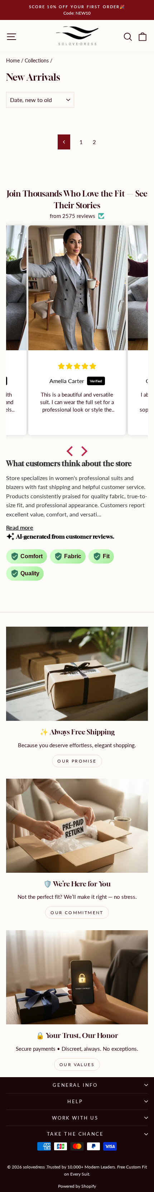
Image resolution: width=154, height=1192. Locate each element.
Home (13, 60)
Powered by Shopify (77, 1186)
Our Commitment (77, 912)
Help (75, 1101)
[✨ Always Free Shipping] (77, 674)
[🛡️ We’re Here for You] (77, 826)
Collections (37, 60)
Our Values (77, 1064)
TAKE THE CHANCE (75, 1134)
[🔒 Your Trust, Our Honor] (77, 977)
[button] (72, 451)
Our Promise (76, 761)
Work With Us (75, 1118)
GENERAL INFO (75, 1085)
